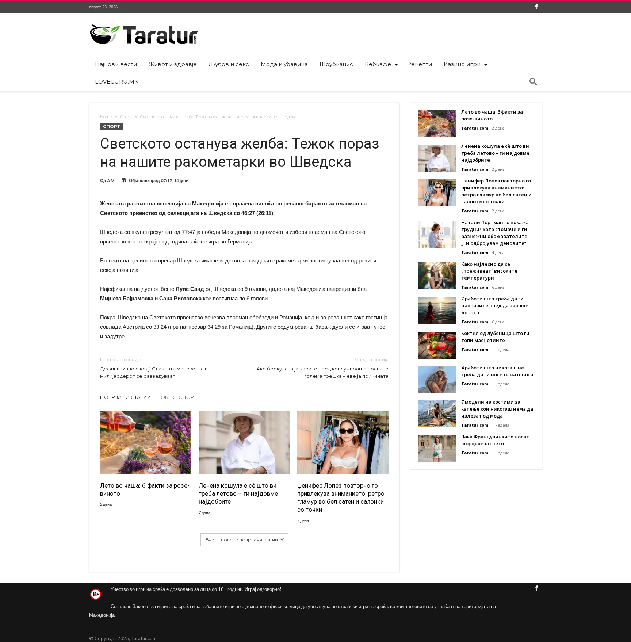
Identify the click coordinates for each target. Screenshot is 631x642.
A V (110, 180)
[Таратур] (144, 24)
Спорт (126, 116)
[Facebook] (536, 7)
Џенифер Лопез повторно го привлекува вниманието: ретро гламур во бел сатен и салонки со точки (341, 497)
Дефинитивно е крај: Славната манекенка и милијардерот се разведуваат (154, 368)
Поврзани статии (125, 397)
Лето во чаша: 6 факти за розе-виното (145, 489)
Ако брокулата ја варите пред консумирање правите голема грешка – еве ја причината (322, 368)
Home (106, 116)
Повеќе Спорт (176, 397)
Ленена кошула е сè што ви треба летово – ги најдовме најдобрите (238, 493)
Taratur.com (474, 128)
